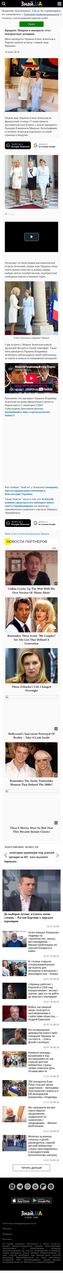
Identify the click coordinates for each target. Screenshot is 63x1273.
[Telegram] (20, 1186)
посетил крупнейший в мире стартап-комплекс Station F (27, 412)
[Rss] (12, 1186)
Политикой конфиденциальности (41, 14)
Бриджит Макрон (39, 533)
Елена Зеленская (20, 533)
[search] (3, 3)
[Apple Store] (21, 1200)
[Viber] (27, 1186)
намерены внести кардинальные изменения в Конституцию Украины (31, 490)
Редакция (7, 1234)
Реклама (6, 1228)
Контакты (7, 1239)
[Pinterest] (51, 1186)
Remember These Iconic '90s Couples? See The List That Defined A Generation (31, 639)
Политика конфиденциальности (19, 1223)
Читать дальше (31, 1167)
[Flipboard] (43, 1186)
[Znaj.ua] (31, 4)
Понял (31, 24)
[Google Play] (41, 1200)
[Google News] (35, 1186)
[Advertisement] (31, 451)
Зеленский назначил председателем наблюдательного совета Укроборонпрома (29, 502)
